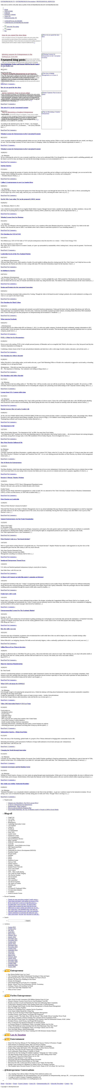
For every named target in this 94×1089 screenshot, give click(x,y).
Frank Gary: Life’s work (8, 593)
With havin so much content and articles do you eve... (23, 908)
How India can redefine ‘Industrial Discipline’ (15, 783)
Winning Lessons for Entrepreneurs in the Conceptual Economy (21, 134)
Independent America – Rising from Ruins (14, 732)
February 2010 (12, 957)
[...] (34, 42)
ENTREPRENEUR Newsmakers (26, 1)
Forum (15, 1083)
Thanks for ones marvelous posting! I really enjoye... (23, 899)
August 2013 (12, 927)
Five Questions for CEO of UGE (11, 234)
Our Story (9, 1083)
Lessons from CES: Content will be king (13, 392)
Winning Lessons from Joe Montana (12, 217)
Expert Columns (23, 1083)
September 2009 (13, 965)
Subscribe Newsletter (13, 26)
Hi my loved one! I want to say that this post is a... (22, 903)
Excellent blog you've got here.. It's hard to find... (22, 904)
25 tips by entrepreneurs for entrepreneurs (20, 804)
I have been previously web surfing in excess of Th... (23, 901)
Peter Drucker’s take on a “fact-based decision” (15, 539)
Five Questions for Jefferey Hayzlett (12, 355)
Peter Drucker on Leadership (10, 499)
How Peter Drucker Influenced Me (11, 442)
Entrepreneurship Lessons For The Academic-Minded (17, 610)
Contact (9, 29)
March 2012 (11, 933)
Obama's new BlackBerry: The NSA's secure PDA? (23, 803)
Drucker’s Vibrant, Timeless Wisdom (12, 477)
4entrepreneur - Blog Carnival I (17, 806)
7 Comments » (11, 104)
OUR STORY (8, 11)
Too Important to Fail (7, 426)
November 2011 (12, 940)
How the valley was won (8, 629)
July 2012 (11, 930)
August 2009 (12, 966)
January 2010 (12, 958)
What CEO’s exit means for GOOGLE (13, 683)
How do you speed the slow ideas (14, 35)
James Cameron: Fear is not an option (16, 93)
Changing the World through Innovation (13, 750)
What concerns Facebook (9, 319)
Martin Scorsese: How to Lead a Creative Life (15, 409)
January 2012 (12, 937)
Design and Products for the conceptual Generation (17, 287)
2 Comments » (11, 250)
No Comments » (12, 130)
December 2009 (12, 960)
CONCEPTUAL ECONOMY (13, 21)
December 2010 (12, 945)
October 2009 (12, 963)
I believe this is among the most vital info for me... (22, 906)
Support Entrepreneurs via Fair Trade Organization (17, 519)
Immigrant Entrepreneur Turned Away (13, 560)
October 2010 (12, 948)
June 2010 (11, 952)
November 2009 (13, 962)
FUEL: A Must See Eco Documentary (12, 337)
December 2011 (12, 938)
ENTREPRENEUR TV (8, 1)
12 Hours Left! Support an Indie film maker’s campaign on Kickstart (22, 577)
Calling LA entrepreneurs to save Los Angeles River (17, 182)
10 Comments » (11, 334)
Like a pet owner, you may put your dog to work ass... (23, 914)
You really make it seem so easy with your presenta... (23, 911)
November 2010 (13, 947)
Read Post (4, 84)
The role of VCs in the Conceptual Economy (14, 107)
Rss (5, 31)
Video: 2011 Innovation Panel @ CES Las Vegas (16, 703)
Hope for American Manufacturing (11, 664)
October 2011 (12, 942)
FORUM (7, 13)
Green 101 (7, 16)
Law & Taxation (18, 1035)
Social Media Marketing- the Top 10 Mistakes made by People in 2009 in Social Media (33, 809)
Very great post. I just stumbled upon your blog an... (23, 909)
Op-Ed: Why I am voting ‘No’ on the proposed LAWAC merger (20, 199)
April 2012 (11, 932)
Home (6, 9)
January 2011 (12, 943)
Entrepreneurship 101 (10, 18)
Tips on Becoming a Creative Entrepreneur (17, 112)
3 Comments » (11, 388)
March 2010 (11, 955)
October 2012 (12, 929)
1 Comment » (11, 84)
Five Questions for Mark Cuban (11, 302)
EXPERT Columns (10, 14)
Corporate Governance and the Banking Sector (15, 767)
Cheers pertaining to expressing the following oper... (23, 912)
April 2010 (11, 953)
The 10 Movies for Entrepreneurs (11, 462)
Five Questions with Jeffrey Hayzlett (12, 375)
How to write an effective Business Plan (19, 808)
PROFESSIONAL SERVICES (46, 1)
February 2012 (12, 935)
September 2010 (13, 950)
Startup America (6, 165)
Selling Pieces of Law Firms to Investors (13, 647)
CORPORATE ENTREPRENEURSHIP (16, 22)
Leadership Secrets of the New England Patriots (16, 254)
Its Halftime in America (8, 270)
